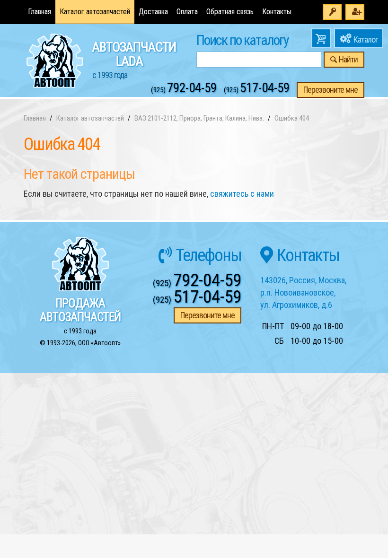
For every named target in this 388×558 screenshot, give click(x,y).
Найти (348, 59)
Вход (332, 12)
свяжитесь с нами (242, 194)
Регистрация (354, 12)
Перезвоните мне (330, 90)
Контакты (276, 11)
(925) (184, 90)
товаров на (321, 38)
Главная (39, 11)
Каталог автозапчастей (95, 11)
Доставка (153, 11)
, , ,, (303, 292)
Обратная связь (230, 11)
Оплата (187, 11)
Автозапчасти (134, 59)
